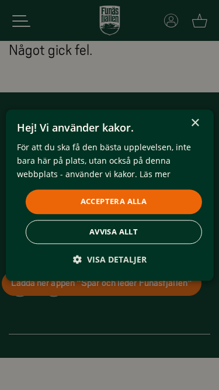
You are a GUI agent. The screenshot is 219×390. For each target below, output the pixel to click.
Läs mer (155, 174)
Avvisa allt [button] (113, 231)
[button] (110, 259)
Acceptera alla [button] (114, 201)
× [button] (194, 123)
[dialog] (109, 195)
